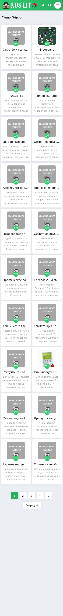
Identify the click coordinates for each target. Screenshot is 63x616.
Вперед (30, 505)
